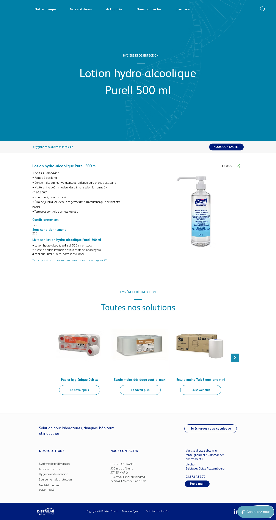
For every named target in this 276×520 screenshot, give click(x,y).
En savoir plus (79, 390)
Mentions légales (130, 511)
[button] (262, 9)
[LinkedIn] (236, 511)
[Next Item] (235, 358)
